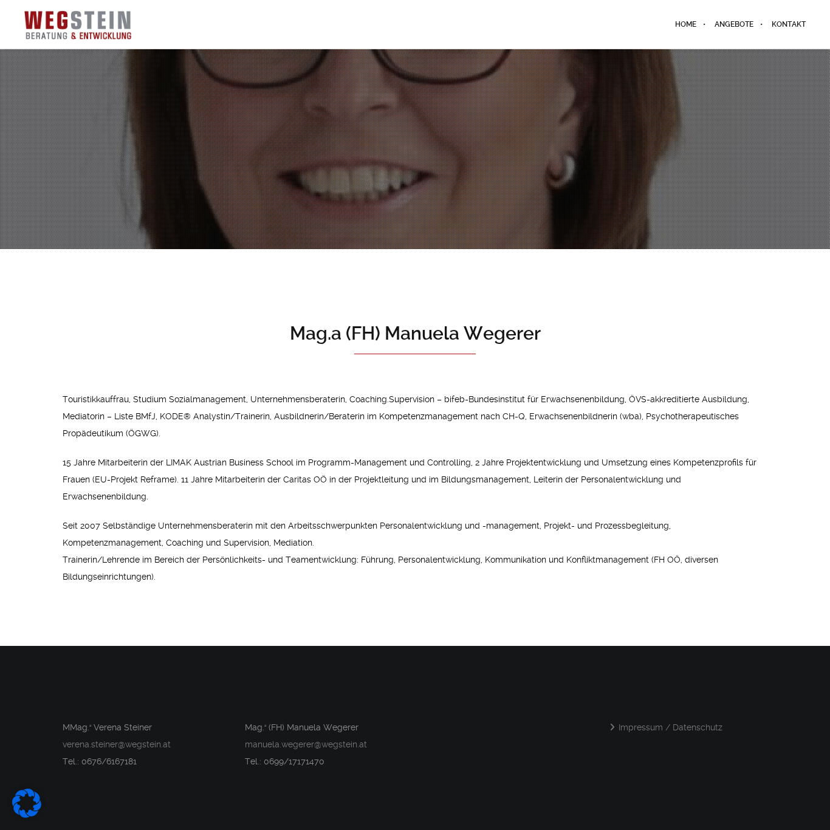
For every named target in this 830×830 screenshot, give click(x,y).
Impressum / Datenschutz (670, 727)
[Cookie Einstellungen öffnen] (26, 815)
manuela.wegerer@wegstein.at (306, 744)
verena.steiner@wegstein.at (117, 744)
